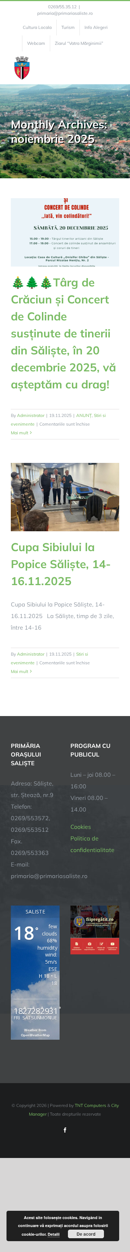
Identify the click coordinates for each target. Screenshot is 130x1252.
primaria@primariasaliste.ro (65, 13)
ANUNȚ (84, 415)
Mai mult (19, 432)
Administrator (30, 415)
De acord (86, 1234)
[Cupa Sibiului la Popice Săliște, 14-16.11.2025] (65, 497)
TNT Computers (90, 1105)
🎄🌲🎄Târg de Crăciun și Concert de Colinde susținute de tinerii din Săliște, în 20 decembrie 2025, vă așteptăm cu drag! (63, 333)
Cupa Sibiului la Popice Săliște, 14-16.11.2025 (61, 564)
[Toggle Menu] (115, 67)
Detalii (54, 1234)
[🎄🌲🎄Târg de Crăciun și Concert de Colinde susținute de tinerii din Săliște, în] (65, 232)
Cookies (80, 826)
